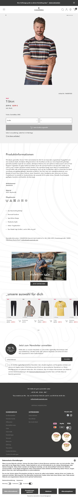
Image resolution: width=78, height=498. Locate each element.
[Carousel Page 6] (72, 15)
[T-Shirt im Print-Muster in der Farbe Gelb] (60, 308)
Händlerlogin (10, 435)
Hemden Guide (10, 419)
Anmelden (67, 359)
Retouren (9, 441)
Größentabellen (10, 415)
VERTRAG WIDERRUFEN (39, 405)
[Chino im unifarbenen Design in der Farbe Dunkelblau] (13, 308)
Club (7, 428)
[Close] (74, 3)
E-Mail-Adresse (11, 359)
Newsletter (9, 448)
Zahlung (8, 445)
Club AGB (9, 432)
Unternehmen (33, 415)
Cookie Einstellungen (12, 454)
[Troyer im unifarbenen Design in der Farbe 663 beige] (29, 308)
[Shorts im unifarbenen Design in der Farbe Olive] (45, 308)
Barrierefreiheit (33, 422)
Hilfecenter (9, 422)
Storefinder (32, 419)
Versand (8, 438)
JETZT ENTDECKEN (39, 284)
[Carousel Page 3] (69, 15)
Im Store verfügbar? (13, 136)
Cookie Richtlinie (11, 451)
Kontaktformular (11, 425)
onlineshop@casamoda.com (29, 240)
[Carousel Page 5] (71, 15)
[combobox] (22, 120)
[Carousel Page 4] (70, 15)
